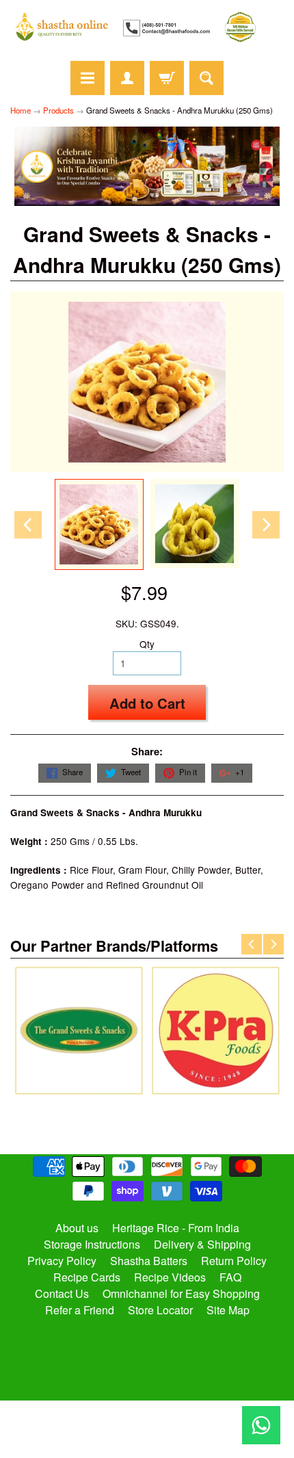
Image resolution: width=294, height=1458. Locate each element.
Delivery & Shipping (202, 1244)
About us (76, 1228)
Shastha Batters (148, 1260)
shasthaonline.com (141, 1407)
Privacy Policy (61, 1260)
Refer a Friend (79, 1310)
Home (20, 110)
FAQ (230, 1277)
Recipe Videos (170, 1277)
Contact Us (62, 1293)
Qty (147, 644)
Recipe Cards (86, 1277)
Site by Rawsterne (147, 1419)
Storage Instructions (92, 1244)
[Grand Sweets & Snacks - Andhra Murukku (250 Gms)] (99, 524)
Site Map (228, 1310)
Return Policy (234, 1260)
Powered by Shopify (147, 1429)
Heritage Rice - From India (175, 1228)
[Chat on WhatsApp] (261, 1425)
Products (58, 110)
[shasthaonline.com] (147, 27)
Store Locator (160, 1310)
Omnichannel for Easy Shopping (181, 1293)
